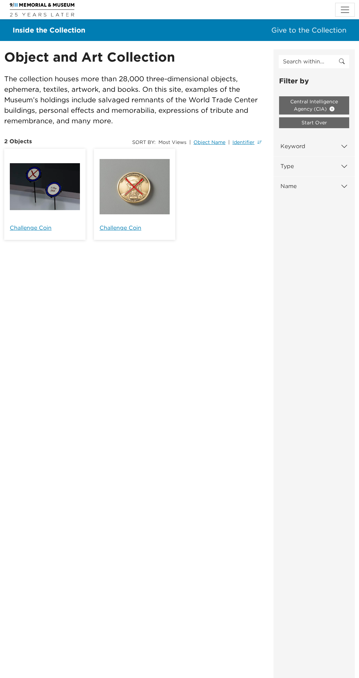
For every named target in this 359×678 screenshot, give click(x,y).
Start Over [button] (314, 122)
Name (288, 186)
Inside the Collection (49, 30)
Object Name (209, 142)
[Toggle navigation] (345, 10)
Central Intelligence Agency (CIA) (314, 105)
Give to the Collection (308, 30)
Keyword (292, 146)
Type (287, 166)
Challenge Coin (31, 227)
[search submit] (341, 61)
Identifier (243, 142)
